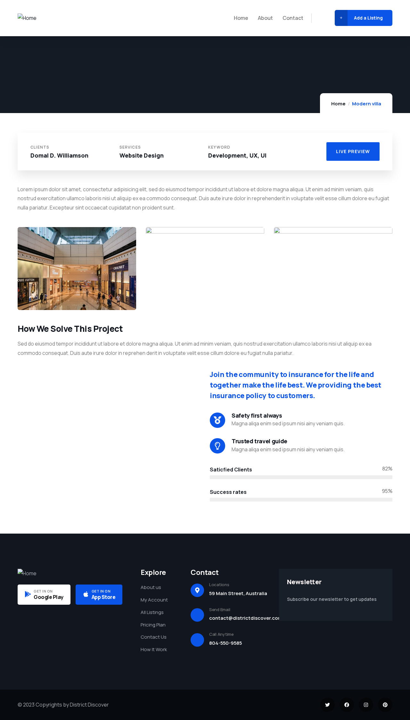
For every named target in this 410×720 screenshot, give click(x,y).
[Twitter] (327, 705)
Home (338, 103)
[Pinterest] (385, 705)
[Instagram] (366, 705)
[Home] (27, 18)
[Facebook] (347, 705)
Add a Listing (368, 18)
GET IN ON (43, 591)
